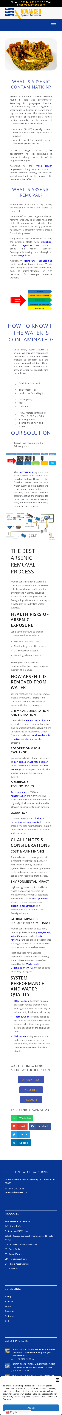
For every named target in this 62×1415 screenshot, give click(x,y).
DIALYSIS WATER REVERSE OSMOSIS (21, 1244)
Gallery (8, 1296)
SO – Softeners (12, 1268)
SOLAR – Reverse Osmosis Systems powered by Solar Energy (29, 1238)
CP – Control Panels (13, 1254)
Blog (7, 1320)
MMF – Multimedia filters (16, 1259)
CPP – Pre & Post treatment (17, 1263)
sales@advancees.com (31, 4)
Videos (8, 1306)
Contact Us (9, 1316)
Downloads (10, 1311)
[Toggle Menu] (53, 24)
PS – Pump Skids (12, 1249)
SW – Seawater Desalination (18, 1221)
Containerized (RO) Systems (17, 1231)
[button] (57, 1379)
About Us (9, 1301)
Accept (31, 1408)
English (13, 1412)
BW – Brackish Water (14, 1226)
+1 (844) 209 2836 (30, 2)
